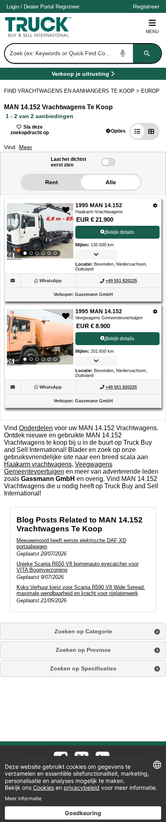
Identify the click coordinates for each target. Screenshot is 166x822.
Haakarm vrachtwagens (38, 464)
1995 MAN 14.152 (98, 205)
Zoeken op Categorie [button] (83, 631)
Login (12, 7)
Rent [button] (51, 182)
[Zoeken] (147, 53)
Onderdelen (36, 428)
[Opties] (155, 205)
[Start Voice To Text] (123, 53)
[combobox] (82, 53)
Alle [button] (111, 182)
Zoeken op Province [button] (83, 650)
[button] (116, 131)
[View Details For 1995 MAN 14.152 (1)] (40, 231)
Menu (152, 31)
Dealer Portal (39, 7)
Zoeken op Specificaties (83, 668)
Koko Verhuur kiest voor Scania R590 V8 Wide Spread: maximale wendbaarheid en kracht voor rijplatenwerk (81, 590)
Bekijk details (119, 232)
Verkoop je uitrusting (80, 75)
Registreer (67, 7)
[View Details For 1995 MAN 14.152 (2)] (40, 337)
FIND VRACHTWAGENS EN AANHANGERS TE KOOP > (72, 91)
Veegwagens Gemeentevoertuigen (58, 468)
